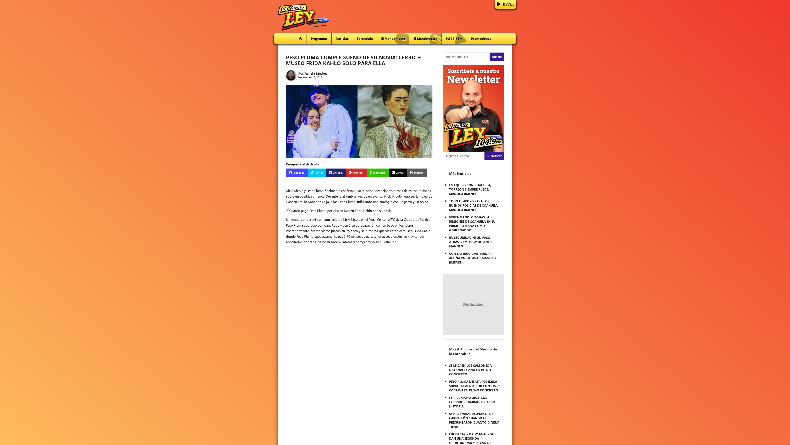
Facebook (298, 172)
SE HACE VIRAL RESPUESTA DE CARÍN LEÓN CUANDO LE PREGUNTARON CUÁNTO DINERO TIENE (474, 420)
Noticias (342, 38)
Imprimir (418, 172)
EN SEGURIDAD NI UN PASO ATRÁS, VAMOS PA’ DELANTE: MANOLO (470, 241)
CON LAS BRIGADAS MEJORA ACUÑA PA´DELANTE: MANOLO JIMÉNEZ (472, 258)
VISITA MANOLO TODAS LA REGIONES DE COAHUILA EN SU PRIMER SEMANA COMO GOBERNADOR (472, 223)
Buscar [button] (497, 57)
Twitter (318, 172)
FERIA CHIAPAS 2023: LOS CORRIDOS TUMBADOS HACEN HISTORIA (472, 402)
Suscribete (494, 156)
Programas (319, 38)
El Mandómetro (393, 38)
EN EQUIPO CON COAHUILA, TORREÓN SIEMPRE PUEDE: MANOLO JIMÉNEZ (470, 189)
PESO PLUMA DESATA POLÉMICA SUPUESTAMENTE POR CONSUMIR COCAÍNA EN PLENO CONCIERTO (474, 385)
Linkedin (337, 172)
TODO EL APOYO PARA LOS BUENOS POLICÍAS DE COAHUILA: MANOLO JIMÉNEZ (473, 205)
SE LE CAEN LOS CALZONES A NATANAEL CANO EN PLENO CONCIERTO (470, 369)
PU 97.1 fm (454, 38)
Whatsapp (379, 172)
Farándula (365, 38)
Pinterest (358, 172)
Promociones (481, 38)
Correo (399, 172)
